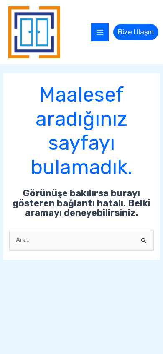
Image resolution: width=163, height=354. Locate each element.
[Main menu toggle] (100, 32)
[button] (136, 32)
